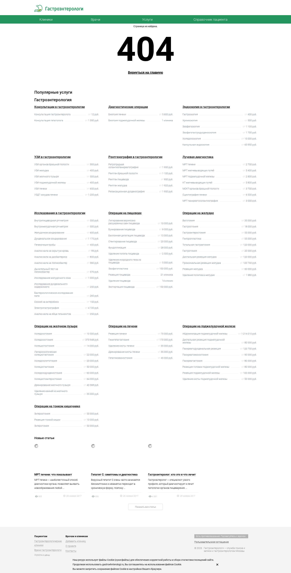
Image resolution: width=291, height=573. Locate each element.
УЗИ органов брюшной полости (51, 164)
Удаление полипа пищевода (123, 253)
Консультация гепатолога (48, 120)
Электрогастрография (46, 308)
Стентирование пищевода (122, 241)
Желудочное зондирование (49, 232)
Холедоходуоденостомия (48, 373)
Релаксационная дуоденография (126, 191)
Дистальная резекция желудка (200, 257)
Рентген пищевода (118, 179)
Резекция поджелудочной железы (201, 373)
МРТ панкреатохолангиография (200, 200)
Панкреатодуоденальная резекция (202, 348)
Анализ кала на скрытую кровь (51, 250)
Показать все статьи (145, 507)
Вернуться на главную (145, 72)
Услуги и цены (42, 555)
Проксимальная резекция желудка (202, 263)
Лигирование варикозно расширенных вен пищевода (124, 222)
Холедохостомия (43, 339)
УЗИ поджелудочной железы (50, 182)
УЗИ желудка (41, 170)
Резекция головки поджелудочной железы (206, 366)
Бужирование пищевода (121, 229)
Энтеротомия (41, 425)
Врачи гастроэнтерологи (47, 550)
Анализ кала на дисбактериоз (50, 257)
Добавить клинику (76, 541)
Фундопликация (117, 247)
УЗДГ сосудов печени (46, 194)
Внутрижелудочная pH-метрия (51, 226)
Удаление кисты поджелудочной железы (205, 379)
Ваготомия (189, 220)
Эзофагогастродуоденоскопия (199, 132)
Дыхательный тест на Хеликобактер (46, 270)
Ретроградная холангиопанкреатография (123, 166)
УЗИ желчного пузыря (46, 176)
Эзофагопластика (118, 268)
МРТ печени (189, 164)
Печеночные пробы (45, 244)
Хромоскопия (190, 120)
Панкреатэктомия (192, 360)
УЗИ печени (40, 188)
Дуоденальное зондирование (50, 238)
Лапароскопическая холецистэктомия (45, 353)
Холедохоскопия (192, 138)
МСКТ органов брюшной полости (201, 188)
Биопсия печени (117, 114)
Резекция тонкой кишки (47, 419)
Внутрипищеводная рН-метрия (51, 220)
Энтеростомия (42, 413)
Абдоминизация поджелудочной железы (205, 333)
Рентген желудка (117, 185)
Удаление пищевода (119, 280)
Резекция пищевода (119, 274)
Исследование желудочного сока (52, 278)
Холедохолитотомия (45, 360)
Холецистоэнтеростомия (48, 379)
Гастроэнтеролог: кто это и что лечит (172, 474)
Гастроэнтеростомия (194, 232)
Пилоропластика (192, 238)
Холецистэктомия (44, 366)
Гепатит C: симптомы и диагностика (114, 474)
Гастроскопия (190, 114)
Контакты (71, 551)
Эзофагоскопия (191, 126)
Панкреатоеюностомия (195, 354)
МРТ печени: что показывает (53, 474)
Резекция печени (117, 333)
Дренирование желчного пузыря (52, 385)
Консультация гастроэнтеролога (52, 114)
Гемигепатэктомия (118, 339)
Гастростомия (190, 226)
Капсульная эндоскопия (196, 144)
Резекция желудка (193, 269)
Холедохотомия (43, 333)
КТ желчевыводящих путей (197, 182)
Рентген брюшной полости (123, 173)
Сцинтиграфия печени (195, 194)
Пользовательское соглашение (211, 542)
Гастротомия (190, 250)
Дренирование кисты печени (124, 352)
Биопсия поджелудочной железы (126, 120)
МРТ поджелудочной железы (199, 176)
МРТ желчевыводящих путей (198, 170)
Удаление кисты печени (121, 345)
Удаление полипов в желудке (199, 275)
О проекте (71, 546)
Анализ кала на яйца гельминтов (52, 314)
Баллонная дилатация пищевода (126, 235)
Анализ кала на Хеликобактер (50, 263)
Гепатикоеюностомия (120, 358)
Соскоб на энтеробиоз (46, 301)
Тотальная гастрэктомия (196, 244)
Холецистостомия (44, 345)
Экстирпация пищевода (121, 286)
